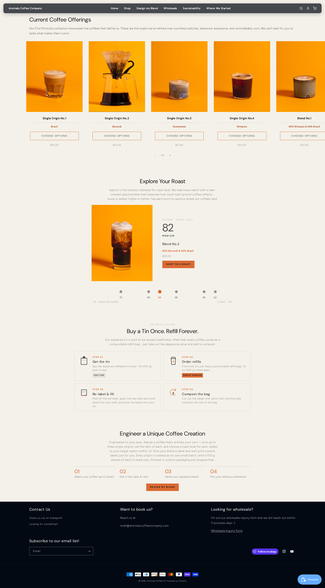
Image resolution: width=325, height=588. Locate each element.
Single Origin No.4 (242, 118)
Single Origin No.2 (117, 118)
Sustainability (192, 8)
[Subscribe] (89, 551)
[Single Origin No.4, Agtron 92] (215, 291)
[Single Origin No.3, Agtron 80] (148, 291)
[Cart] (314, 8)
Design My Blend (162, 487)
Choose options (54, 135)
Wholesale (170, 8)
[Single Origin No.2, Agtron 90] (204, 291)
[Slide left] (155, 155)
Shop (127, 8)
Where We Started (219, 8)
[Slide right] (170, 155)
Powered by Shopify (177, 581)
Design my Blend (147, 8)
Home (114, 8)
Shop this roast (178, 264)
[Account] (308, 8)
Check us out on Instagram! (45, 517)
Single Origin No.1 (54, 118)
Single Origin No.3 (179, 118)
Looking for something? (43, 524)
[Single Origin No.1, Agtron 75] (121, 291)
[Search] (301, 8)
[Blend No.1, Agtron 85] (176, 291)
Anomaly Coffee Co (156, 581)
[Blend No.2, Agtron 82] (160, 291)
